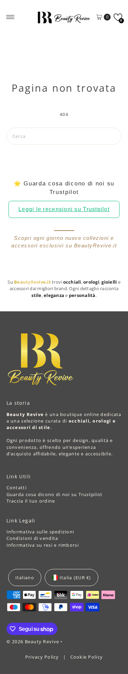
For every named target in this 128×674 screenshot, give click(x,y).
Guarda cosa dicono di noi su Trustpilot (54, 494)
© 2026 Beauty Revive (33, 641)
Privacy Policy (42, 657)
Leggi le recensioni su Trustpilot (64, 209)
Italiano (24, 577)
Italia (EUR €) (75, 577)
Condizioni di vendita (32, 538)
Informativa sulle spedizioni (40, 532)
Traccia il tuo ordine (30, 501)
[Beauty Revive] (64, 17)
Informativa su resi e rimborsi (42, 545)
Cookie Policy (86, 657)
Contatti (16, 487)
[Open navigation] (10, 17)
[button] (118, 17)
